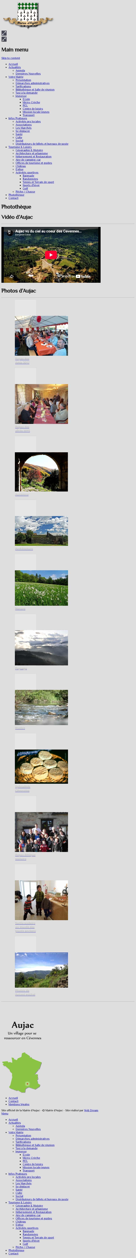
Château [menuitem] (21, 1221)
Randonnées (30, 179)
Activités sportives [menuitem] (27, 1228)
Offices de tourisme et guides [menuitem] (34, 1218)
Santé (19, 134)
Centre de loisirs (33, 108)
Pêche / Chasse (25, 191)
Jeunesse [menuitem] (21, 1151)
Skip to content (10, 58)
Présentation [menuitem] (23, 1135)
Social (19, 140)
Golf (25, 188)
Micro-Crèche (31, 102)
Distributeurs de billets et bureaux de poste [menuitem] (42, 1199)
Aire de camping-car (28, 159)
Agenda (20, 70)
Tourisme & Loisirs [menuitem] (20, 1202)
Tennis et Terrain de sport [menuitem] (38, 1237)
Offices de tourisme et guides (34, 163)
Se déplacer (23, 131)
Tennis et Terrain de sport (38, 182)
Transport (29, 115)
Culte (19, 137)
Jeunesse (21, 96)
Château (21, 166)
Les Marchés (24, 128)
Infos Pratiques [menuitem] (17, 1173)
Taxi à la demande (27, 92)
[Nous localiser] (21, 1050)
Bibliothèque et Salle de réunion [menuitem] (35, 1145)
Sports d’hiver (31, 185)
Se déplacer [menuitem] (23, 1186)
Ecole (26, 99)
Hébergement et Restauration (34, 156)
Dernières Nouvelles (28, 73)
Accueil (13, 64)
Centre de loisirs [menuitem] (33, 1164)
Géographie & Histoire (29, 150)
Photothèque (16, 194)
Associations (24, 124)
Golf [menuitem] (25, 1244)
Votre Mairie (15, 76)
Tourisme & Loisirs (20, 147)
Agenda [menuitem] (20, 1126)
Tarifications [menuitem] (23, 1142)
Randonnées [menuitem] (30, 1234)
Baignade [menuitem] (28, 1231)
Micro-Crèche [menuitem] (31, 1158)
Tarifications (23, 86)
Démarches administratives (33, 83)
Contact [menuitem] (13, 1253)
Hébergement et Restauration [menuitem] (34, 1212)
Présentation (23, 80)
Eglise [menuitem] (19, 1224)
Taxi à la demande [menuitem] (27, 1148)
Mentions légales (18, 1104)
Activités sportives (27, 172)
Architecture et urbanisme (32, 153)
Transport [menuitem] (29, 1170)
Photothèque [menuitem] (16, 1250)
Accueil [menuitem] (13, 1119)
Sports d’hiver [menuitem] (31, 1240)
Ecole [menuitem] (26, 1154)
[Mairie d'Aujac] (28, 28)
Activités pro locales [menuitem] (28, 1177)
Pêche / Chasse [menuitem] (25, 1247)
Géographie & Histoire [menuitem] (29, 1205)
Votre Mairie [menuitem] (15, 1132)
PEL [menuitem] (25, 1161)
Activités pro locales (28, 121)
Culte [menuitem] (19, 1193)
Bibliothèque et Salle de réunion (35, 89)
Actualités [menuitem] (14, 1122)
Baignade (28, 175)
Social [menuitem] (19, 1196)
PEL (25, 105)
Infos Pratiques (17, 118)
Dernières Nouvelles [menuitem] (28, 1129)
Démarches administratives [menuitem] (33, 1138)
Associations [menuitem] (24, 1180)
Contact (13, 198)
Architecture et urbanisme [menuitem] (32, 1209)
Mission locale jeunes (36, 112)
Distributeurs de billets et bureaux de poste (42, 143)
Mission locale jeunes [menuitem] (36, 1167)
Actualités (14, 67)
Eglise (19, 169)
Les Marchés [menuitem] (24, 1183)
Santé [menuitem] (19, 1189)
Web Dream (91, 1110)
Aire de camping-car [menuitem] (28, 1215)
